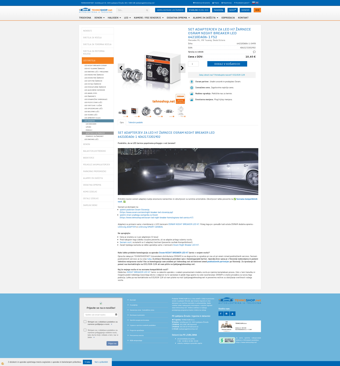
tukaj (149, 258)
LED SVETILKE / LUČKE (93, 105)
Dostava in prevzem (137, 315)
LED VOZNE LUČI (90, 114)
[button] (182, 68)
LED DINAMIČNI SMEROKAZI (95, 99)
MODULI (89, 130)
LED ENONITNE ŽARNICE (94, 74)
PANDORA (218, 10)
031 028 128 (184, 324)
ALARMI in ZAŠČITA (204, 17)
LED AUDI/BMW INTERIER (94, 90)
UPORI (88, 127)
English (257, 3)
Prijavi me (112, 343)
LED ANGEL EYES (90, 93)
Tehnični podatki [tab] (135, 122)
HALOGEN (113, 17)
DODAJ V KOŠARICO (227, 64)
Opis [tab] (122, 122)
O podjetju (134, 305)
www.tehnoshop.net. (180, 307)
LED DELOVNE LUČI (91, 111)
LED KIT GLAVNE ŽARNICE (94, 68)
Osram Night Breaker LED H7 (186, 244)
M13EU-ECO (198, 10)
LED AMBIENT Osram (92, 118)
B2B (257, 10)
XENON (98, 17)
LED (126, 17)
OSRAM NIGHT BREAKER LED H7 (183, 224)
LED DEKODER (91, 124)
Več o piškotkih (101, 362)
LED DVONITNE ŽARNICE (94, 78)
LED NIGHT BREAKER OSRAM (95, 65)
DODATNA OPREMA (177, 17)
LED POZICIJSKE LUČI (93, 102)
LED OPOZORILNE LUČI (93, 108)
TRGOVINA (85, 17)
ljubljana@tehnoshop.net (145, 3)
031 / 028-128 (130, 3)
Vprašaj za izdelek (195, 51)
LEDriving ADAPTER (127, 226)
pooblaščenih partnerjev (218, 261)
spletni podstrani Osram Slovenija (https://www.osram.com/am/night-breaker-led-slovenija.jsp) (146, 211)
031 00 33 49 (185, 326)
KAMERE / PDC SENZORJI (147, 17)
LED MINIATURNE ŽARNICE (95, 87)
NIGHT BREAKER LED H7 (139, 272)
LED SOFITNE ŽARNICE (93, 81)
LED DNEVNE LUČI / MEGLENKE (96, 71)
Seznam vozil (125, 242)
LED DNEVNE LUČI (91, 139)
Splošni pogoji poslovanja (139, 320)
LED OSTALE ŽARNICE (92, 84)
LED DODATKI (89, 121)
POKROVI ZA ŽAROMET (95, 136)
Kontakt (243, 17)
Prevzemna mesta (137, 335)
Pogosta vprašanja (137, 330)
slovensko (253, 3)
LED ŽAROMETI (90, 96)
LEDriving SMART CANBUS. (150, 226)
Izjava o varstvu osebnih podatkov (143, 325)
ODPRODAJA (228, 17)
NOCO (232, 10)
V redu (87, 361)
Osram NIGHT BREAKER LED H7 (173, 252)
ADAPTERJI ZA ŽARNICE (95, 133)
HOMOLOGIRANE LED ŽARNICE (170, 10)
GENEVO (245, 10)
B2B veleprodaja (136, 340)
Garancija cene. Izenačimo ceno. (142, 310)
